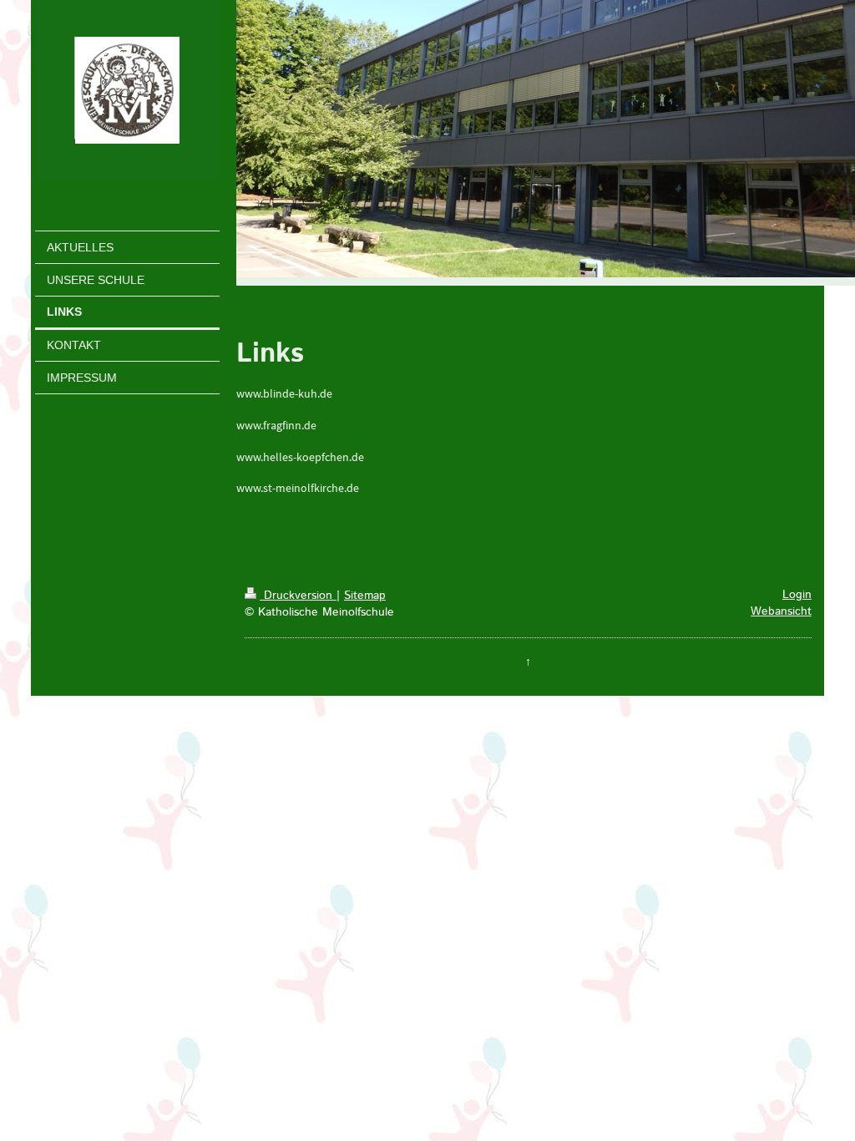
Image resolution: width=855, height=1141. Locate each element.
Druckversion (298, 595)
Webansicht (781, 611)
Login (797, 594)
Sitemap (365, 595)
